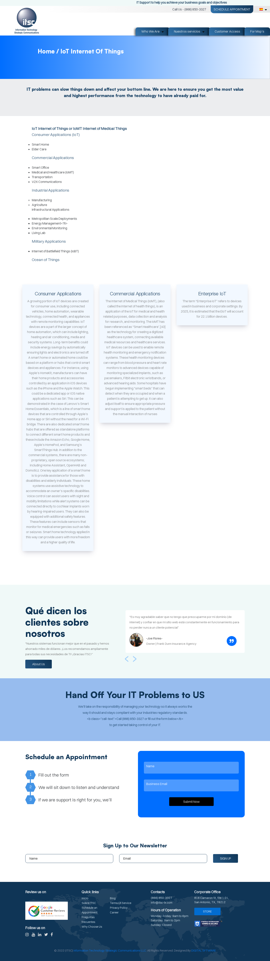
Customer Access (227, 31)
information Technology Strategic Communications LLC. (110, 950)
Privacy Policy (118, 908)
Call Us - (189, 9)
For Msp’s (257, 31)
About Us (38, 664)
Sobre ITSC (89, 903)
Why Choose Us (92, 926)
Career (114, 912)
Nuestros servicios (187, 31)
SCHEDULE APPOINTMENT (232, 9)
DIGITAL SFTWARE (203, 950)
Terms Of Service (120, 903)
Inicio (85, 898)
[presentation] (127, 657)
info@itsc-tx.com (161, 902)
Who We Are (150, 31)
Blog (113, 898)
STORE (207, 911)
